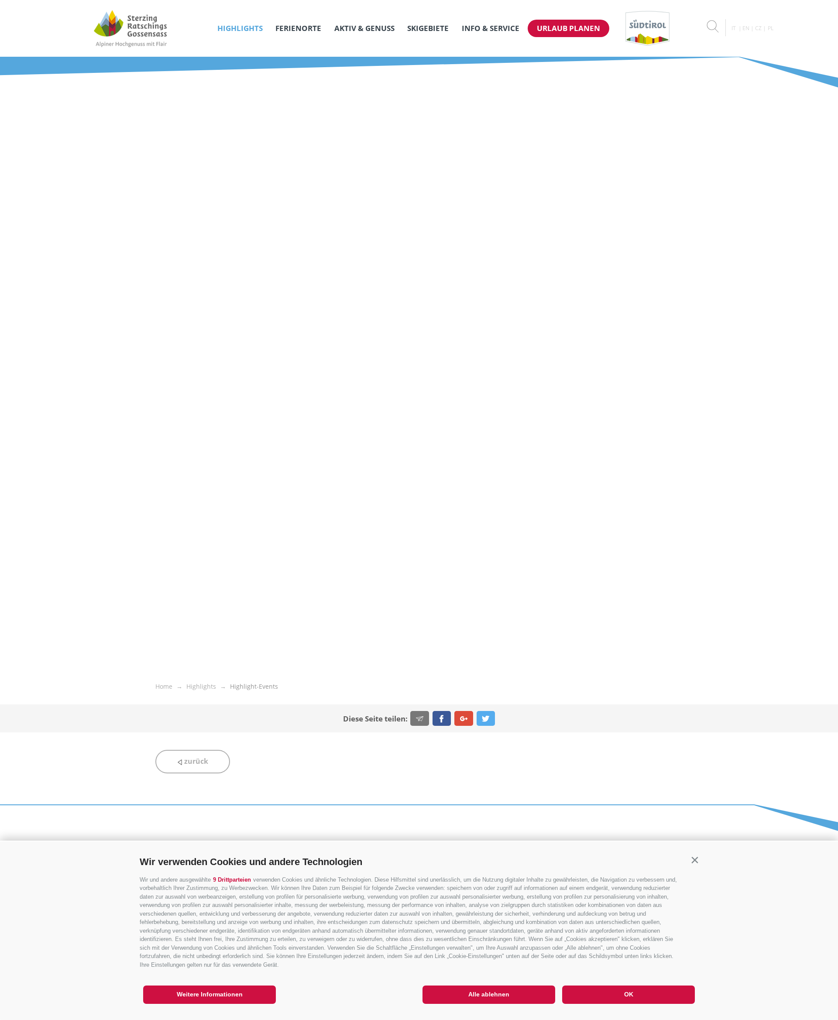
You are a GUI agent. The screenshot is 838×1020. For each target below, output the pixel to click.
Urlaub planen (568, 28)
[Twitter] (486, 718)
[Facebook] (442, 718)
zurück (195, 761)
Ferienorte (298, 28)
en (745, 28)
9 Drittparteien (232, 879)
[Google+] (463, 718)
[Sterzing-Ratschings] (130, 28)
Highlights (240, 28)
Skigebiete (428, 28)
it (734, 28)
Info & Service (490, 28)
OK (628, 994)
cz (758, 28)
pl (770, 28)
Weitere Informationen (210, 994)
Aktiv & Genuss (364, 28)
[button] (694, 860)
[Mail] (419, 718)
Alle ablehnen (488, 994)
